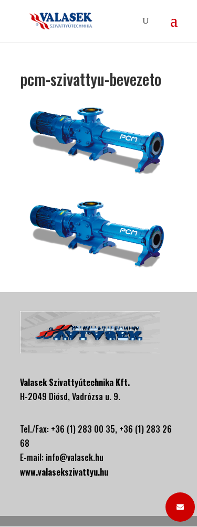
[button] (180, 507)
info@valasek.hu (74, 457)
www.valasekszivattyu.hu (64, 472)
